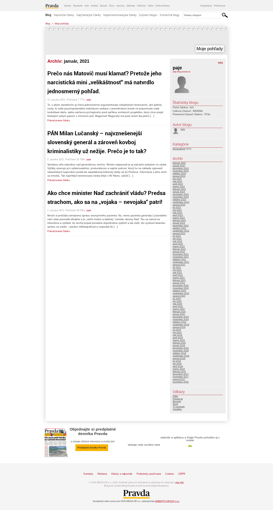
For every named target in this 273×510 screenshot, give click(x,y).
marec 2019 (179, 340)
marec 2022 (179, 246)
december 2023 (181, 194)
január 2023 (179, 223)
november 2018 (181, 350)
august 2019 (179, 327)
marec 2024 (179, 186)
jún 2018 (177, 363)
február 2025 (179, 163)
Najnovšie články (64, 15)
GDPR (181, 473)
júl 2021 (177, 267)
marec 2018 (179, 369)
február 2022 (179, 249)
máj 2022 (177, 241)
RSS (220, 63)
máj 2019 (177, 335)
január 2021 (179, 283)
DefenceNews (162, 5)
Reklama (102, 473)
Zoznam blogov (148, 15)
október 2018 (179, 353)
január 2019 (179, 345)
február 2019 (179, 343)
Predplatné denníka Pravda (91, 447)
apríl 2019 (178, 337)
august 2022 (179, 233)
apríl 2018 (178, 366)
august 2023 (179, 205)
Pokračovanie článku (58, 120)
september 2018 (181, 356)
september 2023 (181, 202)
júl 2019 (177, 330)
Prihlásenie (219, 5)
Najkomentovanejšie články (119, 15)
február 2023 (179, 220)
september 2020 (181, 293)
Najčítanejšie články (89, 15)
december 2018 (181, 348)
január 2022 (179, 251)
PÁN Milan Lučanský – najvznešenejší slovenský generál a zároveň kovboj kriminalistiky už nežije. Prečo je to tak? (96, 142)
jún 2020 (177, 301)
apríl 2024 (178, 184)
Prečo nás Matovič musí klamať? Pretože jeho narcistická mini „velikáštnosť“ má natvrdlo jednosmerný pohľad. (104, 82)
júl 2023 (177, 207)
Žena (111, 5)
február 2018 (179, 371)
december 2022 (181, 225)
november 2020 (181, 288)
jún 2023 (177, 210)
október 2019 (179, 322)
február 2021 (179, 280)
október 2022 (179, 228)
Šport (175, 404)
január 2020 (179, 314)
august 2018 (179, 358)
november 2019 (181, 319)
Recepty (177, 401)
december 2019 (181, 317)
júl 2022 (177, 236)
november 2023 (181, 197)
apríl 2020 (178, 306)
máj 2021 (177, 272)
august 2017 (179, 379)
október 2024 (179, 173)
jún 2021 (177, 270)
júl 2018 (177, 361)
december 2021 (181, 254)
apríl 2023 (178, 215)
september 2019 (181, 324)
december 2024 (181, 168)
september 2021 (181, 262)
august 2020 (179, 296)
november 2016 (181, 382)
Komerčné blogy (169, 15)
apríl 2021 (178, 275)
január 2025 (179, 165)
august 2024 (179, 176)
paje (89, 99)
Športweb (78, 5)
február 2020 (179, 311)
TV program (179, 406)
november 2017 (181, 376)
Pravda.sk (178, 399)
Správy (67, 5)
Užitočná (141, 5)
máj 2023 (177, 212)
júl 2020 (177, 298)
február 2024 (179, 189)
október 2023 (179, 199)
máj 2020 (177, 304)
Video (151, 5)
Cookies (169, 473)
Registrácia (206, 5)
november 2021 (181, 257)
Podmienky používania (148, 473)
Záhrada (130, 5)
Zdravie (103, 5)
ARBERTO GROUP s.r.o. (167, 501)
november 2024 (181, 171)
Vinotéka (177, 409)
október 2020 (179, 291)
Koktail (94, 5)
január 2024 (179, 192)
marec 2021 (179, 277)
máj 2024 (177, 181)
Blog (48, 15)
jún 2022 (177, 238)
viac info (179, 482)
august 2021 (179, 264)
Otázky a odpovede (121, 473)
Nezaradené (179, 149)
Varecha (120, 5)
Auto (86, 5)
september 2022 (181, 231)
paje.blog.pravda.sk (181, 72)
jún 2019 (177, 332)
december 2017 (181, 374)
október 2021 (179, 259)
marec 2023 (179, 218)
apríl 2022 (178, 244)
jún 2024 (177, 179)
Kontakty (88, 473)
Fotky (175, 396)
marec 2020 (179, 309)
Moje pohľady (62, 23)
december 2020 (181, 285)
